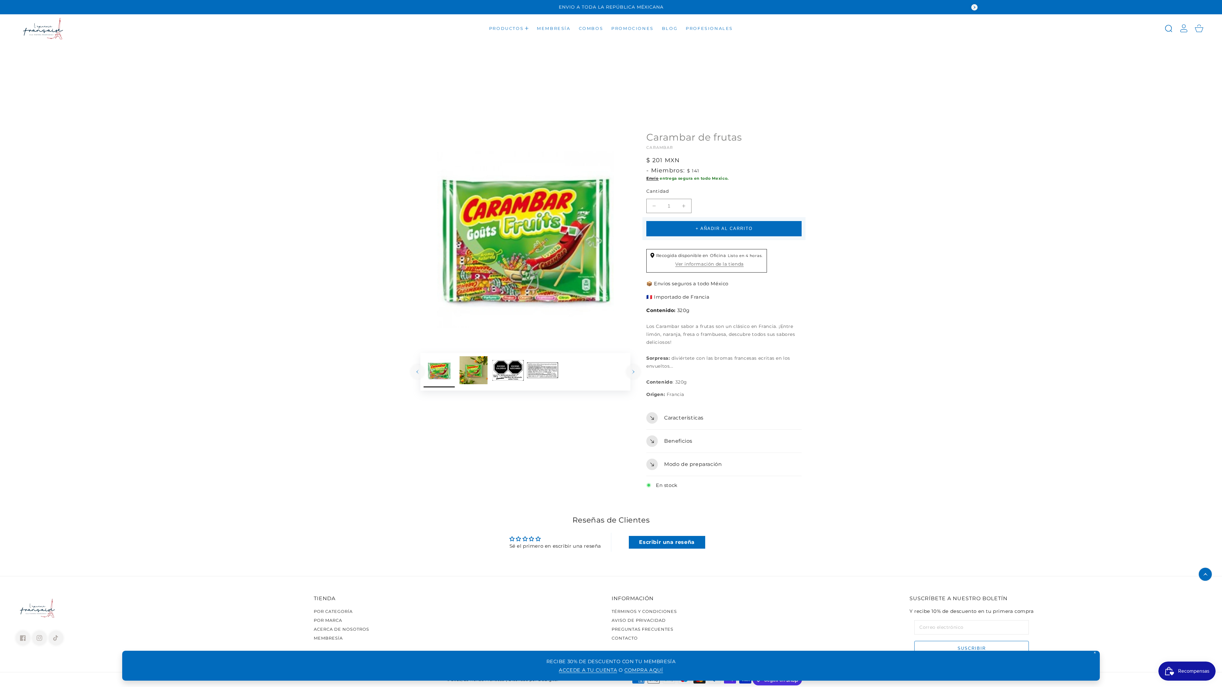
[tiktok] (56, 638)
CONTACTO (625, 638)
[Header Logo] (100, 28)
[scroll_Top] (1205, 574)
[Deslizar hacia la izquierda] (418, 372)
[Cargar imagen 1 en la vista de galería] (439, 371)
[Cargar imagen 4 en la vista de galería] (542, 371)
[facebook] (23, 638)
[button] (509, 28)
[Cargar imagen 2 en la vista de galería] (473, 371)
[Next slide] (974, 7)
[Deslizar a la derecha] (633, 372)
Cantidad (657, 191)
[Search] (1168, 28)
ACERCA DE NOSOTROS (341, 629)
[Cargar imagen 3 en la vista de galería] (507, 371)
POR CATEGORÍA (333, 611)
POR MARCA (328, 620)
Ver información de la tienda (709, 264)
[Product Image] (525, 236)
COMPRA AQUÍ (643, 670)
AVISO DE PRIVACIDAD (639, 620)
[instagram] (39, 638)
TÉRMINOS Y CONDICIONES (644, 611)
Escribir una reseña (666, 542)
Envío (652, 178)
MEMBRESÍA (328, 638)
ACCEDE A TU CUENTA (588, 670)
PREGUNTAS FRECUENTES (642, 629)
